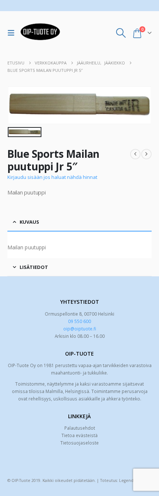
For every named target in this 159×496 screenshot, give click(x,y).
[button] (12, 33)
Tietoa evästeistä (79, 435)
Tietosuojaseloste (79, 443)
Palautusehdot (79, 428)
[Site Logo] (40, 33)
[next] (146, 154)
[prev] (135, 154)
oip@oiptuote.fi (79, 329)
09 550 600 (79, 321)
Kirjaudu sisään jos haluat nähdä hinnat (52, 177)
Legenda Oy (130, 480)
